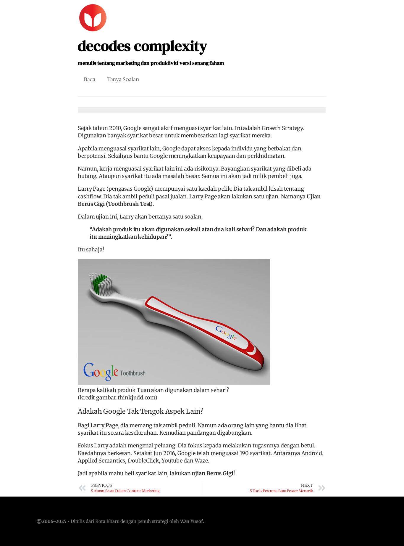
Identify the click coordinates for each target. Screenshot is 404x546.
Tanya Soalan (123, 79)
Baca (89, 79)
